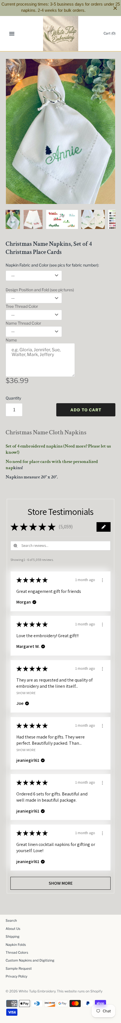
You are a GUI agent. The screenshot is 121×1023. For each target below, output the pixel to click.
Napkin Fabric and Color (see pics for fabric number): (52, 265)
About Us (13, 929)
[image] (60, 131)
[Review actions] (102, 579)
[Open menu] (12, 33)
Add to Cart (86, 409)
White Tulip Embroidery (37, 991)
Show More (26, 693)
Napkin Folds (16, 945)
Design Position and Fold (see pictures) (40, 289)
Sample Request (19, 969)
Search (11, 921)
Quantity (13, 398)
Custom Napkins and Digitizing (30, 960)
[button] (104, 527)
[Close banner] (115, 8)
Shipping (12, 937)
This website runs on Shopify (79, 991)
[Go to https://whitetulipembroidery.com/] (60, 33)
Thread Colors (17, 953)
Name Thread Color (23, 323)
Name (11, 340)
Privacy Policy (16, 976)
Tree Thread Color (22, 306)
